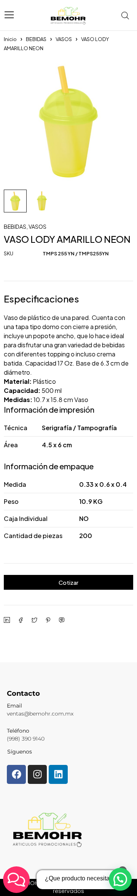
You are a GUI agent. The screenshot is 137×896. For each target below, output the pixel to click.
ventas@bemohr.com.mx (40, 713)
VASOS (64, 39)
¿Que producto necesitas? (80, 878)
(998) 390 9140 (26, 738)
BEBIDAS (36, 39)
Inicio (10, 39)
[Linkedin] (58, 774)
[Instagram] (37, 774)
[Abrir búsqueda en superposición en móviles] (127, 15)
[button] (120, 879)
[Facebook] (16, 774)
